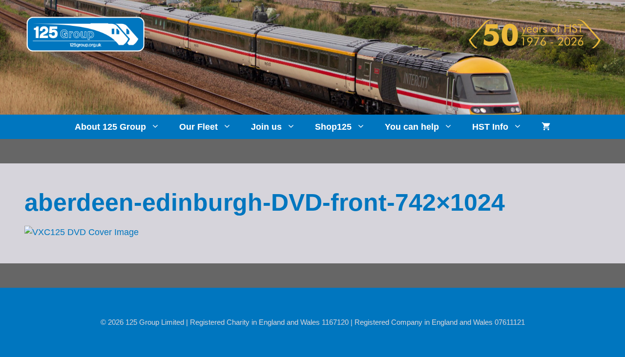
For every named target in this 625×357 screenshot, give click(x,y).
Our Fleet (198, 127)
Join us (266, 127)
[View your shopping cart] (546, 127)
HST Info (490, 127)
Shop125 (333, 127)
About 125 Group (110, 127)
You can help (412, 127)
